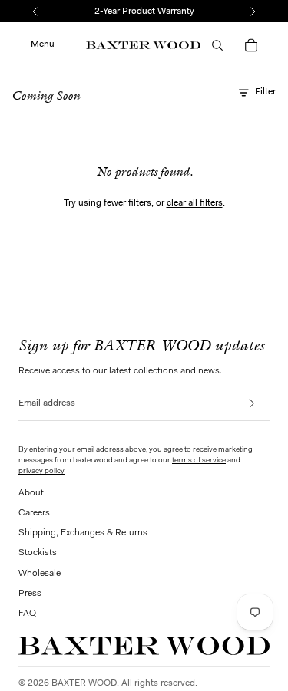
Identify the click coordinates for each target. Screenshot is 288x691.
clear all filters (195, 203)
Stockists (37, 553)
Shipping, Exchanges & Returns (82, 533)
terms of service (199, 461)
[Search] (217, 45)
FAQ (27, 613)
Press (29, 593)
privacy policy (41, 471)
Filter (265, 92)
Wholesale (39, 573)
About (31, 493)
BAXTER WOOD (84, 683)
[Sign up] (256, 403)
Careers (34, 513)
